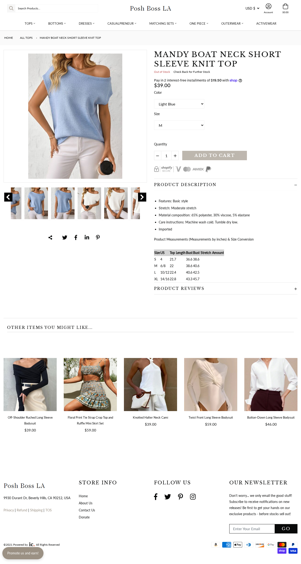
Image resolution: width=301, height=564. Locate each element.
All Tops (26, 37)
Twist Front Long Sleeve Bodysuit (211, 417)
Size (157, 114)
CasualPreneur (120, 23)
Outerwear (231, 23)
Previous (8, 197)
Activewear (266, 23)
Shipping (37, 510)
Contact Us (87, 510)
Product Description (185, 184)
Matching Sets (161, 23)
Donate (84, 517)
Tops (28, 23)
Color (158, 92)
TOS (48, 510)
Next (142, 197)
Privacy (9, 510)
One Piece (198, 23)
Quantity (160, 144)
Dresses (85, 23)
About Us (85, 503)
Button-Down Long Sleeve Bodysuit (271, 417)
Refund (22, 510)
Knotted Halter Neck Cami (150, 417)
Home (8, 37)
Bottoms (55, 23)
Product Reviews (179, 288)
